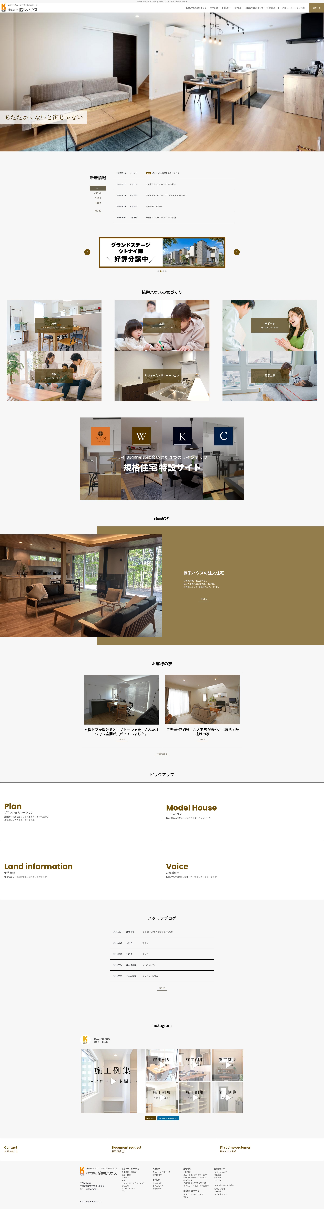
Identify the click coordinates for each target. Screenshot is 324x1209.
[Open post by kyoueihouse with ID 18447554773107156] (113, 1081)
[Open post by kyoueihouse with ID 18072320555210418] (194, 1097)
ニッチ (145, 953)
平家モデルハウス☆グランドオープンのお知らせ (166, 195)
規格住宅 (156, 1174)
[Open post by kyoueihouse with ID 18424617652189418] (162, 1064)
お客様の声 (157, 1188)
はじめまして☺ (149, 965)
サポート (125, 1177)
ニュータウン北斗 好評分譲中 (195, 1174)
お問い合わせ (219, 1188)
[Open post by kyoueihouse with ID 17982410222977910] (227, 1064)
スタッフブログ (220, 1172)
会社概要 (217, 1174)
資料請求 (217, 1191)
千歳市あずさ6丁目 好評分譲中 (195, 1183)
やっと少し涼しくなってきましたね (158, 931)
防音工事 (125, 1185)
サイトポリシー (220, 1194)
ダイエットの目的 (150, 976)
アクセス (217, 1180)
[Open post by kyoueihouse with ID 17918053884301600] (194, 1064)
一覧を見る (162, 753)
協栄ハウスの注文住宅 (161, 1172)
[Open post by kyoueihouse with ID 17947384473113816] (227, 1097)
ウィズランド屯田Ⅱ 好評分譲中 (196, 1185)
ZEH (123, 1191)
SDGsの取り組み (128, 1188)
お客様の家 (157, 1183)
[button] (197, 8)
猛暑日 (145, 942)
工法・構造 (126, 1174)
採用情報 (217, 1177)
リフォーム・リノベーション (133, 1183)
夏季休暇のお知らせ (154, 206)
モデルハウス (158, 1186)
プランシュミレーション (193, 1194)
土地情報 (186, 1172)
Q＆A (185, 1196)
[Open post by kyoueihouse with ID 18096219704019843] (162, 1097)
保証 (123, 1180)
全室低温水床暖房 (129, 1172)
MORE (98, 210)
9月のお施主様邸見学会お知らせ (163, 173)
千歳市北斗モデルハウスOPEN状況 (161, 184)
